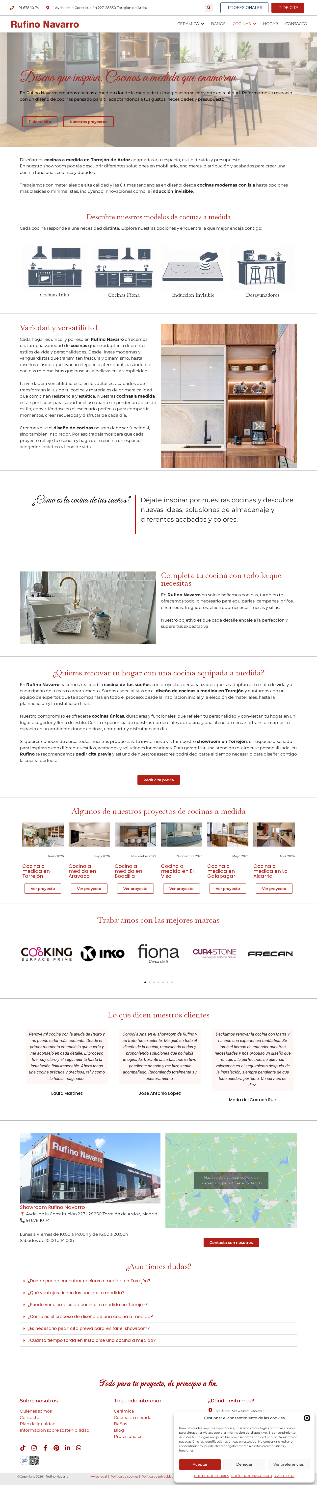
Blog (119, 1430)
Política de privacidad (158, 1476)
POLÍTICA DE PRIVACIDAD (251, 1476)
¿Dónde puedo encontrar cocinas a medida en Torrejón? (89, 1281)
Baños (120, 1423)
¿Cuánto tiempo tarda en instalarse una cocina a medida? (92, 1340)
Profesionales (128, 1436)
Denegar (244, 1464)
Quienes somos (36, 1411)
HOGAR (270, 23)
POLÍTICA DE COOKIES (211, 1476)
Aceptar (200, 1464)
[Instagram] (34, 1448)
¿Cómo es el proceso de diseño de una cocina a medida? (90, 1317)
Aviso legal (99, 1476)
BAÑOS (218, 23)
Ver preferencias (288, 1464)
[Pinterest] (56, 1448)
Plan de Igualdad (38, 1423)
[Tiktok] (23, 1448)
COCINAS (242, 23)
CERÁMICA (188, 23)
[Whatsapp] (78, 1448)
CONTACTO (296, 23)
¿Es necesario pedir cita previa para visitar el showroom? (89, 1328)
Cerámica (124, 1411)
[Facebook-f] (45, 1448)
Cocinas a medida (133, 1417)
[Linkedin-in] (67, 1448)
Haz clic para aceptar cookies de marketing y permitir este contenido (231, 1180)
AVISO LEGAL (284, 1476)
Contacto (29, 1417)
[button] (307, 1418)
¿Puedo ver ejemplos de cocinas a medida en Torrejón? (88, 1305)
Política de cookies (124, 1476)
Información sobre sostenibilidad (55, 1430)
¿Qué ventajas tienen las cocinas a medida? (76, 1293)
